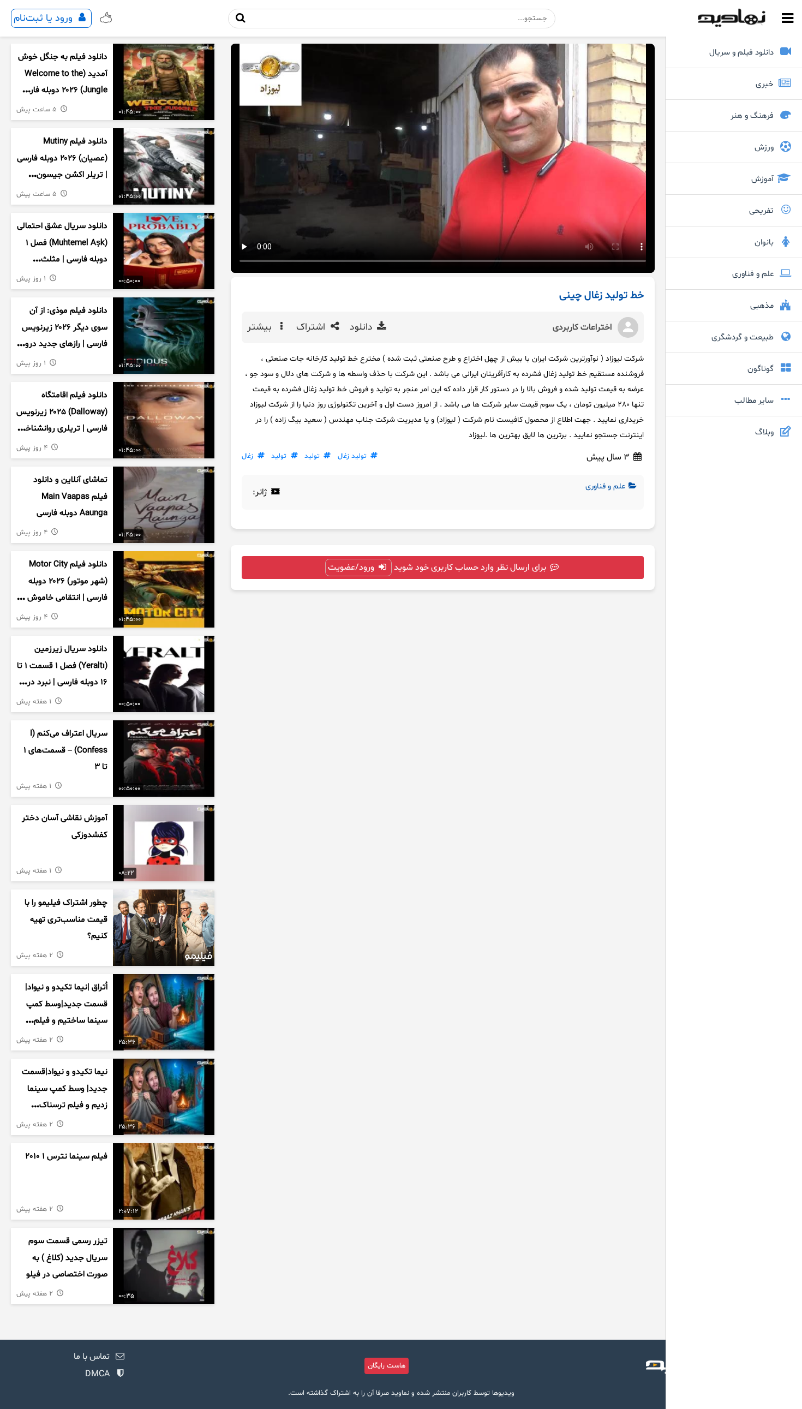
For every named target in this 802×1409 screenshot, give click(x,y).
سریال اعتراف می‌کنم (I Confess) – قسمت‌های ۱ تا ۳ (65, 750)
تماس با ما (92, 1357)
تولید (312, 456)
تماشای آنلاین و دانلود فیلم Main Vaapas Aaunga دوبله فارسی (70, 496)
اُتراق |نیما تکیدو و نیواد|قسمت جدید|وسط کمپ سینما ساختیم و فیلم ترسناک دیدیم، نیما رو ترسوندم (66, 1021)
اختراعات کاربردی (582, 327)
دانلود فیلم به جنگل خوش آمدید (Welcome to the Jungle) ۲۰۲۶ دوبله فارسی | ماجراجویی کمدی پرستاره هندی (62, 90)
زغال (247, 456)
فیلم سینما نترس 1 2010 (66, 1156)
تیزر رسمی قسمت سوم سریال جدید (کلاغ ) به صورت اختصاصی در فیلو (66, 1257)
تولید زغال (352, 456)
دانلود (362, 327)
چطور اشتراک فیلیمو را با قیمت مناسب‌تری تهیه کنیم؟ (66, 919)
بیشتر (260, 327)
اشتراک (312, 327)
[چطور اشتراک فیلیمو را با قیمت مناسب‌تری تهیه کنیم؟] (163, 927)
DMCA (97, 1374)
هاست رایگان (386, 1366)
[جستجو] (241, 18)
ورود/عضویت (352, 568)
